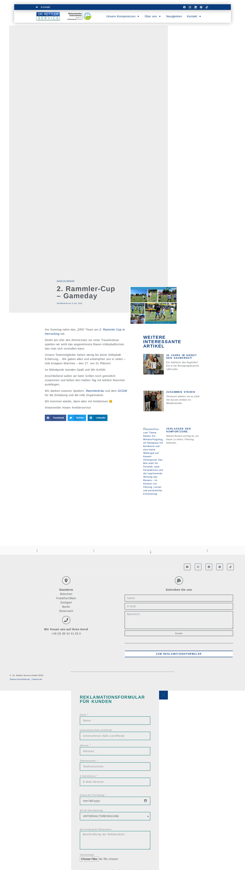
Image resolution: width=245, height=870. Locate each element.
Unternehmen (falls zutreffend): (96, 730)
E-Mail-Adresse (88, 776)
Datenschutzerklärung (20, 679)
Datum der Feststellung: (92, 795)
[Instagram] (190, 7)
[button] (55, 418)
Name (83, 714)
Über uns (151, 16)
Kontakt (192, 16)
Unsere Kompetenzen (121, 16)
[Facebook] (184, 7)
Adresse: (85, 745)
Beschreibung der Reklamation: (96, 829)
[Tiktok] (206, 7)
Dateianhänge (87, 854)
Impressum (37, 679)
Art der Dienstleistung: (91, 810)
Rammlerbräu (95, 390)
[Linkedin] (195, 7)
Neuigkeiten (174, 16)
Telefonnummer (88, 760)
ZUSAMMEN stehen (180, 392)
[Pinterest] (201, 7)
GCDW (122, 390)
